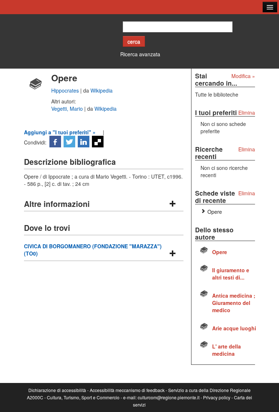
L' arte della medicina (226, 350)
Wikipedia (101, 90)
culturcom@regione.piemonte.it (168, 397)
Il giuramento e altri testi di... (230, 273)
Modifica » (243, 75)
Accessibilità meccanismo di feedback (127, 390)
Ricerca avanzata (140, 54)
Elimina (246, 112)
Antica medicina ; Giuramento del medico (233, 303)
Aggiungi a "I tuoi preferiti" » (60, 132)
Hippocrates (65, 90)
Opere (214, 211)
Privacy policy (216, 397)
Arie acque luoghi (234, 328)
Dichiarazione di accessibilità (57, 390)
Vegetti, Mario (67, 108)
